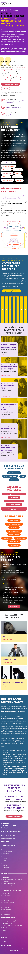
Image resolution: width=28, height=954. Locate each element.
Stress (17, 173)
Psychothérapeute (14, 244)
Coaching (14, 248)
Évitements (6, 176)
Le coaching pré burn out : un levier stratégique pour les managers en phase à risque (8, 346)
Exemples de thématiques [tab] (9, 579)
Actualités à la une (14, 473)
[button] (26, 3)
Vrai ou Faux (14, 479)
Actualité (5, 88)
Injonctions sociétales (8, 162)
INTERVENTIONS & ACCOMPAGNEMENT (11, 934)
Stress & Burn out (14, 541)
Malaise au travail (14, 534)
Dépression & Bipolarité (14, 531)
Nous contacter (14, 606)
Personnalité (17, 169)
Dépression (7, 637)
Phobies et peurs (20, 538)
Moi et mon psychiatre (10, 476)
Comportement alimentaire (14, 524)
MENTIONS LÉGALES (6, 945)
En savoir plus (6, 355)
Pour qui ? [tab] (4, 577)
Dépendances (17, 176)
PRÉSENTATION (5, 841)
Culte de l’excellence (8, 166)
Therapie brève (14, 497)
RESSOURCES (4, 937)
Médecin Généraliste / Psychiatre (14, 221)
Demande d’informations (14, 816)
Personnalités (6, 538)
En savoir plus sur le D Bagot (10, 84)
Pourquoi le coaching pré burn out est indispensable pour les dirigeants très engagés (9, 366)
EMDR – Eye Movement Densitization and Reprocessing (14, 508)
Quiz (22, 476)
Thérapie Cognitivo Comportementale (14, 494)
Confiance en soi (7, 173)
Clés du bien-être (14, 520)
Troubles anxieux (7, 180)
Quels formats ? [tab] (14, 577)
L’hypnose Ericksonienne (14, 504)
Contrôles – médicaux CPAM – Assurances (14, 231)
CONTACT (3, 941)
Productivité (6, 169)
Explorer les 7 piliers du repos (11, 291)
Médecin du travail (14, 226)
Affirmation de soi (9, 659)
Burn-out (19, 180)
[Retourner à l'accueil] (6, 3)
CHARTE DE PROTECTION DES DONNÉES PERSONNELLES (14, 949)
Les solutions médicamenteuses (14, 501)
